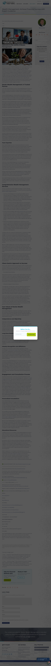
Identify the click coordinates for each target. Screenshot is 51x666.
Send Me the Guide (31, 334)
